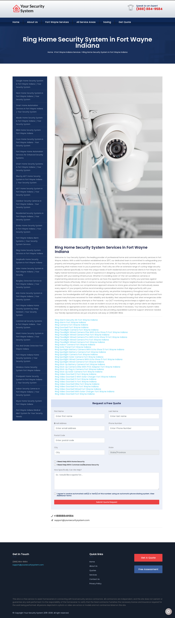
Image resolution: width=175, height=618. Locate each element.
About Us (32, 22)
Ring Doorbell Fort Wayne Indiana (71, 327)
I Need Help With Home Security (71, 462)
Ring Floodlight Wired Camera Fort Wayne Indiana (80, 342)
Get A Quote (148, 557)
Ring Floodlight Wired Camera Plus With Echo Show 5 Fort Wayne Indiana (91, 332)
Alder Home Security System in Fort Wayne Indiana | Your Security (29, 271)
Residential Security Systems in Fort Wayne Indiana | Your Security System (29, 216)
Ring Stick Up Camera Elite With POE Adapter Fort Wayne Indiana (87, 366)
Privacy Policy (95, 583)
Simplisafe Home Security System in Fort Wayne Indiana (29, 261)
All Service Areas (86, 22)
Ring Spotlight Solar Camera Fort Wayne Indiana (79, 356)
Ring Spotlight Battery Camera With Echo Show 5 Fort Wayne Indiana (89, 349)
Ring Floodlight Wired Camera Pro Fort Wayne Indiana (82, 339)
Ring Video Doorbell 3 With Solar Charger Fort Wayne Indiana (85, 376)
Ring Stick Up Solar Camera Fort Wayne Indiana (78, 371)
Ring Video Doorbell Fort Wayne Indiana (75, 393)
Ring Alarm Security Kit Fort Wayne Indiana (76, 319)
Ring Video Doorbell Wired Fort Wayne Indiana (78, 389)
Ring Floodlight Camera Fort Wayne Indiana (76, 329)
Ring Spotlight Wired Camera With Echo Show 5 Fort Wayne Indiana (88, 359)
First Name (59, 411)
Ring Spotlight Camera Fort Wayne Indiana (76, 354)
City (56, 447)
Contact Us (94, 579)
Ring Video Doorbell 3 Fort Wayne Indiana (75, 379)
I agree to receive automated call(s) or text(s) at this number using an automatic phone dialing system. (105, 495)
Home (16, 22)
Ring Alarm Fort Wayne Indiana (70, 322)
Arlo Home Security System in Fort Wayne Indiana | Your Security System (29, 296)
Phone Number (115, 423)
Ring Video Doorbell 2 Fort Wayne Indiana (75, 374)
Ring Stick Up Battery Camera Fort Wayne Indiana (80, 364)
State (111, 447)
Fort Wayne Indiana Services (68, 52)
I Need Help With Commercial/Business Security (78, 465)
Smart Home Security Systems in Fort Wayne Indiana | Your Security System (29, 166)
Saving (107, 22)
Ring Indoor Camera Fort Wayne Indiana (75, 344)
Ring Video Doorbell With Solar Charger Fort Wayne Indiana (84, 391)
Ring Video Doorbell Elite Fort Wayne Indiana (77, 384)
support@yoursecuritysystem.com (72, 520)
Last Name (113, 411)
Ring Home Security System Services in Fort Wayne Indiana (29, 252)
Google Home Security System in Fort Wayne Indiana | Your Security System (29, 83)
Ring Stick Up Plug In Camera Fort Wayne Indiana (79, 369)
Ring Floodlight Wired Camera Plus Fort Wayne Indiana (82, 334)
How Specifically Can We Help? (68, 470)
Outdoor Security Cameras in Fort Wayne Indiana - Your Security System (28, 203)
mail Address (60, 423)
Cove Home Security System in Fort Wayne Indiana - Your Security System (29, 142)
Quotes (92, 570)
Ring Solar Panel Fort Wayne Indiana (73, 347)
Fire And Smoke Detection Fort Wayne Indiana (29, 347)
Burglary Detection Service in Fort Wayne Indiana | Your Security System (29, 283)
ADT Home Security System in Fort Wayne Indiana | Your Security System (29, 191)
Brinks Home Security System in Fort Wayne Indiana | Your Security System (29, 228)
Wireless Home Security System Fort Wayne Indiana (28, 369)
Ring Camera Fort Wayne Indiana (71, 324)
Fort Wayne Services (57, 22)
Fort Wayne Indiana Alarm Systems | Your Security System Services (27, 240)
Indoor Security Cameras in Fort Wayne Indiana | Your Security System (28, 391)
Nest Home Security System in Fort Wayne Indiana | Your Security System (29, 96)
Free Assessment (148, 569)
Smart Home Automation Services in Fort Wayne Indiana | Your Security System (29, 108)
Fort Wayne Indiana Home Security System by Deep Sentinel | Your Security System (27, 310)
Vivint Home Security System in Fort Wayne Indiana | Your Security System (29, 336)
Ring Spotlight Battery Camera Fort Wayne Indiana (80, 352)
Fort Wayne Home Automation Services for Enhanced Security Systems (29, 154)
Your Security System (33, 613)
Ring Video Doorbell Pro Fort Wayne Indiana (77, 386)
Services (93, 575)
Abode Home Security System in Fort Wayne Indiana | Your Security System (29, 120)
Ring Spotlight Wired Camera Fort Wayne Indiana (79, 361)
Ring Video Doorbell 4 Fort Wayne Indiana (75, 381)
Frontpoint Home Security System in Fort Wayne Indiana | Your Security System (29, 379)
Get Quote (125, 22)
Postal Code (59, 435)
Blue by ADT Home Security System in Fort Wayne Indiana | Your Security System (29, 179)
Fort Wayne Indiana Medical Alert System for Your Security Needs (29, 413)
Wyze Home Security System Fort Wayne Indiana (29, 402)
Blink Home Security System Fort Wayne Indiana (28, 131)
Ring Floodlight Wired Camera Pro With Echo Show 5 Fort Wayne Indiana (91, 337)
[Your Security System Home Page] (29, 8)
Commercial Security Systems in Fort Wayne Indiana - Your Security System (29, 324)
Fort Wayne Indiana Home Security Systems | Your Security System (27, 357)
